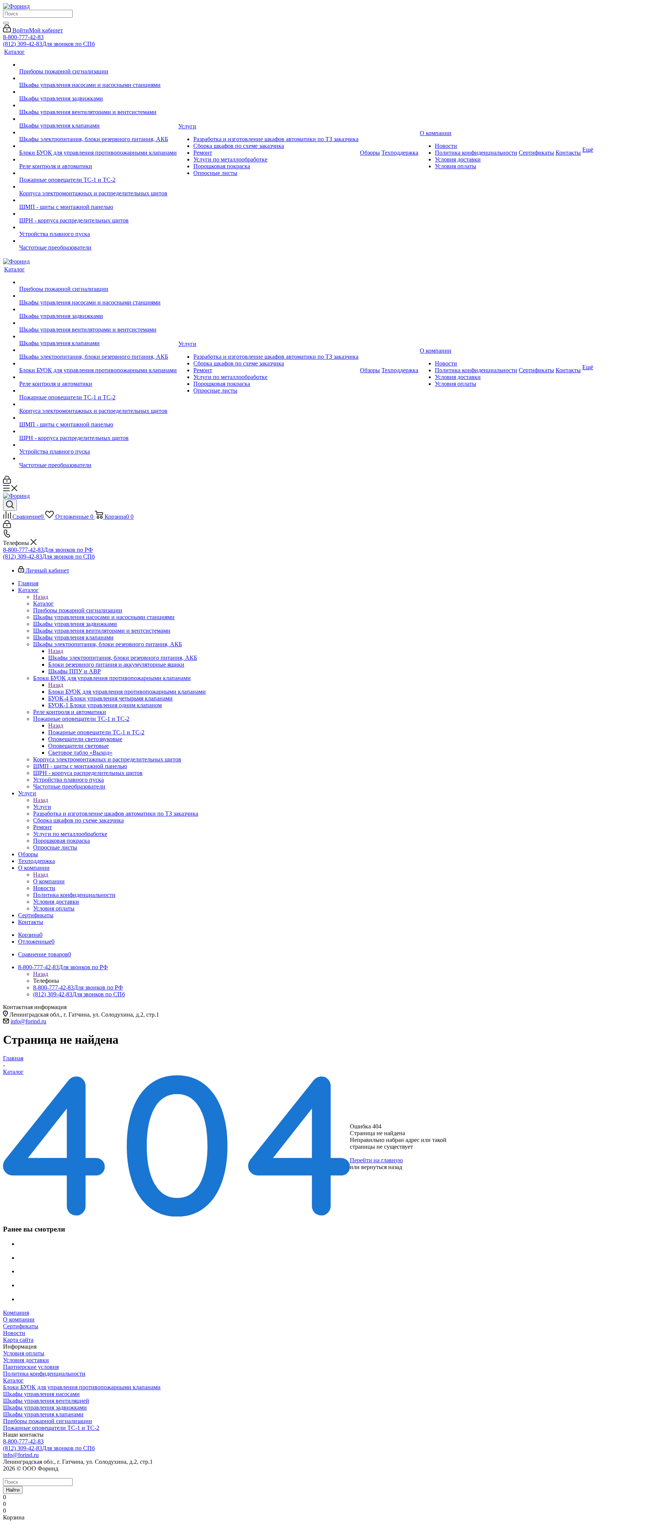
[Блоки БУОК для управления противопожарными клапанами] (98, 146)
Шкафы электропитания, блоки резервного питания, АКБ (122, 658)
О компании (49, 881)
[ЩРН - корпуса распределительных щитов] (98, 213)
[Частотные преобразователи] (98, 241)
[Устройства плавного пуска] (98, 227)
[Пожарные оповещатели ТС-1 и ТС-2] (98, 173)
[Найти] (6, 23)
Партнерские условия (31, 1367)
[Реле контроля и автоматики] (98, 159)
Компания (16, 1312)
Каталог (43, 603)
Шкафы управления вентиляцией (46, 1401)
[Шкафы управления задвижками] (98, 91)
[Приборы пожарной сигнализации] (98, 64)
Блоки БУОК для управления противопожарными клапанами (127, 691)
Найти (13, 1490)
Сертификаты (20, 1326)
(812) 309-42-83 (49, 44)
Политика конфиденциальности (44, 1373)
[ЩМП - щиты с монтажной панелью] (98, 200)
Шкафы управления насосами (41, 1394)
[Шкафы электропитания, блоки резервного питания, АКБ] (98, 132)
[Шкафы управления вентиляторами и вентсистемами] (98, 105)
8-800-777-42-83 (23, 37)
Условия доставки (26, 1360)
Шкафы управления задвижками (45, 1407)
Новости (14, 1333)
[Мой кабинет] (7, 481)
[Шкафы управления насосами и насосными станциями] (98, 78)
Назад (40, 597)
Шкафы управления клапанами (43, 1414)
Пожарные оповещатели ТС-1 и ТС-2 (96, 732)
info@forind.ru (28, 1021)
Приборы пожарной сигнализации (47, 1421)
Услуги (42, 807)
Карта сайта (18, 1340)
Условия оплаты (23, 1353)
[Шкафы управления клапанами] (98, 119)
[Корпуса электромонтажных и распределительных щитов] (98, 186)
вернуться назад (381, 1167)
